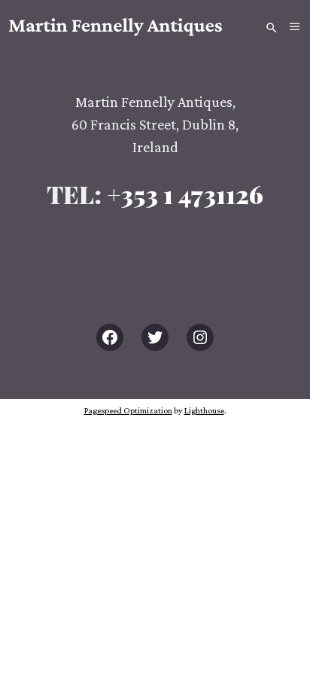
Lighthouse (204, 410)
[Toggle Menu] (295, 27)
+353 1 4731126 (185, 194)
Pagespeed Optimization (128, 410)
